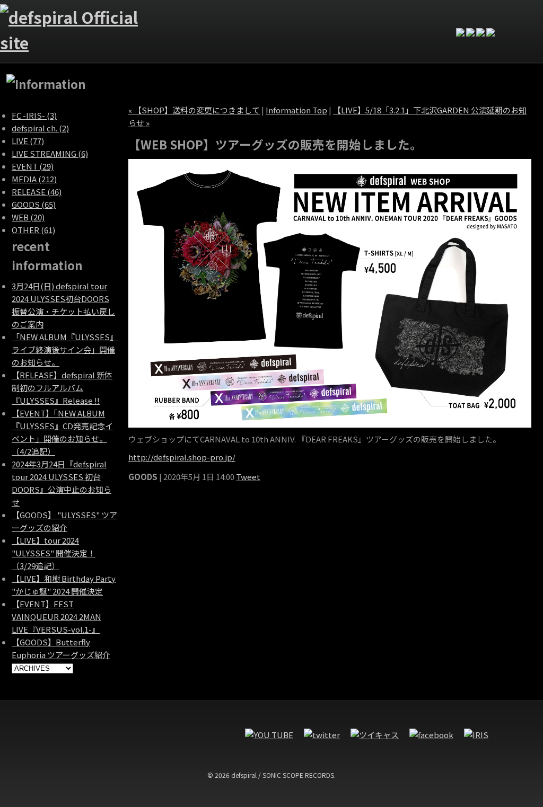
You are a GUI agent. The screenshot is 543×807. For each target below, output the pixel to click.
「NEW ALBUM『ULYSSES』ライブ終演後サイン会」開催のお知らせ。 (65, 349)
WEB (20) (28, 217)
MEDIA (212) (34, 178)
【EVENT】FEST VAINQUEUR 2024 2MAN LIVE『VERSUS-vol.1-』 (56, 616)
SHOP (421, 20)
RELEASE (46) (37, 191)
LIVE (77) (28, 140)
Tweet (248, 476)
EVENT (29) (33, 166)
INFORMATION (183, 20)
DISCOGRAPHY (326, 20)
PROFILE (278, 20)
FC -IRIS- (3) (34, 115)
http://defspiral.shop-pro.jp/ (181, 457)
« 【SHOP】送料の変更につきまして (194, 110)
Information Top (296, 110)
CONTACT (374, 20)
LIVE (231, 20)
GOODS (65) (34, 204)
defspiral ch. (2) (40, 128)
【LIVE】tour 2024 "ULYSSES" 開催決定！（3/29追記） (53, 553)
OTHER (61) (33, 229)
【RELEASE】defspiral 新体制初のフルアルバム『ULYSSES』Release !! (62, 387)
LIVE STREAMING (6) (50, 153)
